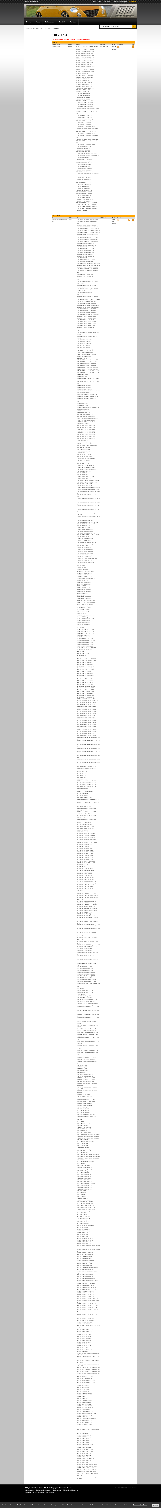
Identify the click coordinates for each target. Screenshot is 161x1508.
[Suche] (134, 26)
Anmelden (106, 2)
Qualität (62, 22)
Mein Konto (97, 2)
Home (28, 22)
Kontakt (73, 22)
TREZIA (51, 28)
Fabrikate (36, 28)
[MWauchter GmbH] (80, 11)
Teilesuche (49, 22)
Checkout (132, 2)
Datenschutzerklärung (140, 1505)
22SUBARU (44, 28)
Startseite (29, 28)
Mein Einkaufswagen (120, 2)
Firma (38, 22)
